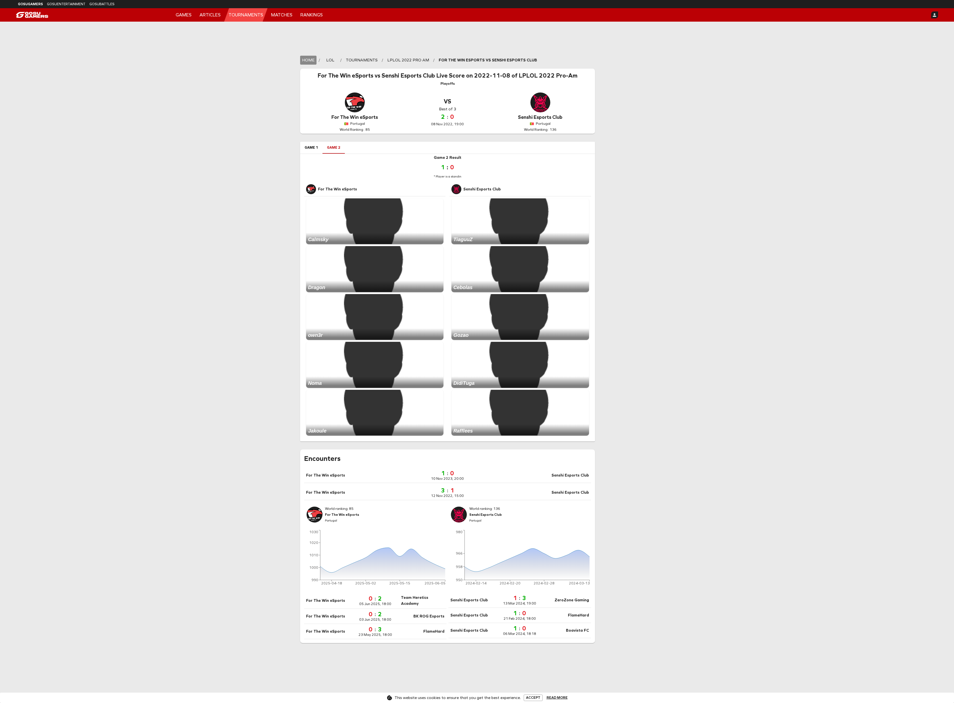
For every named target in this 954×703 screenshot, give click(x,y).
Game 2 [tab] (333, 147)
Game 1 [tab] (311, 147)
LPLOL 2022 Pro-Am (548, 75)
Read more (557, 698)
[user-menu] (934, 14)
